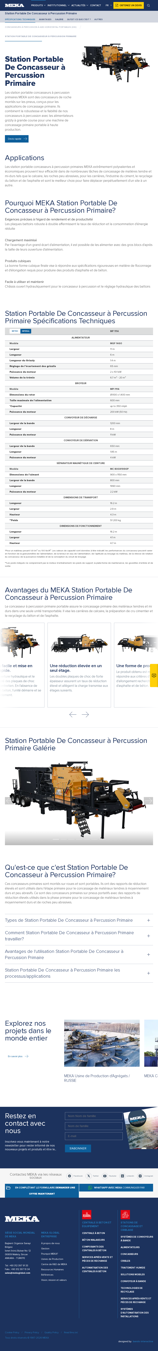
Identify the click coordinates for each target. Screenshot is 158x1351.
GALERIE (59, 19)
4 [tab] (79, 839)
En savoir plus (15, 1056)
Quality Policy (51, 1332)
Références (47, 1274)
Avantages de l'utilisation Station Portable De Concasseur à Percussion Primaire (64, 954)
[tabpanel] (79, 800)
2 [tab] (63, 839)
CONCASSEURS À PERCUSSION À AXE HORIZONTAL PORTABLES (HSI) (40, 27)
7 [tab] (102, 839)
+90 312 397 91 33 (19, 1265)
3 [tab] (71, 839)
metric (15, 331)
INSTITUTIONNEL (57, 5)
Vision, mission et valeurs (54, 1280)
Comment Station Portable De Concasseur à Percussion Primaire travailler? (69, 936)
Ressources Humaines (52, 1269)
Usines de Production (52, 1259)
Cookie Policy (12, 1332)
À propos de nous (50, 1243)
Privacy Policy (32, 1332)
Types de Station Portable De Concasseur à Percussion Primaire (69, 920)
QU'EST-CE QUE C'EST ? (79, 19)
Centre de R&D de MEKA (54, 1264)
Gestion (45, 1248)
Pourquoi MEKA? (49, 1253)
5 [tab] (87, 839)
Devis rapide (14, 138)
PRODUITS (37, 5)
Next (85, 714)
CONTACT (95, 5)
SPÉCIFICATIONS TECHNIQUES (20, 19)
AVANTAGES (45, 19)
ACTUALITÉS (78, 5)
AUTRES (98, 19)
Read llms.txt (71, 1332)
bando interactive (143, 1341)
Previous (72, 714)
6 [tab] (94, 839)
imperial (26, 331)
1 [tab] (56, 839)
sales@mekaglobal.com (17, 1273)
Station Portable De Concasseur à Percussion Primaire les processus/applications (62, 973)
